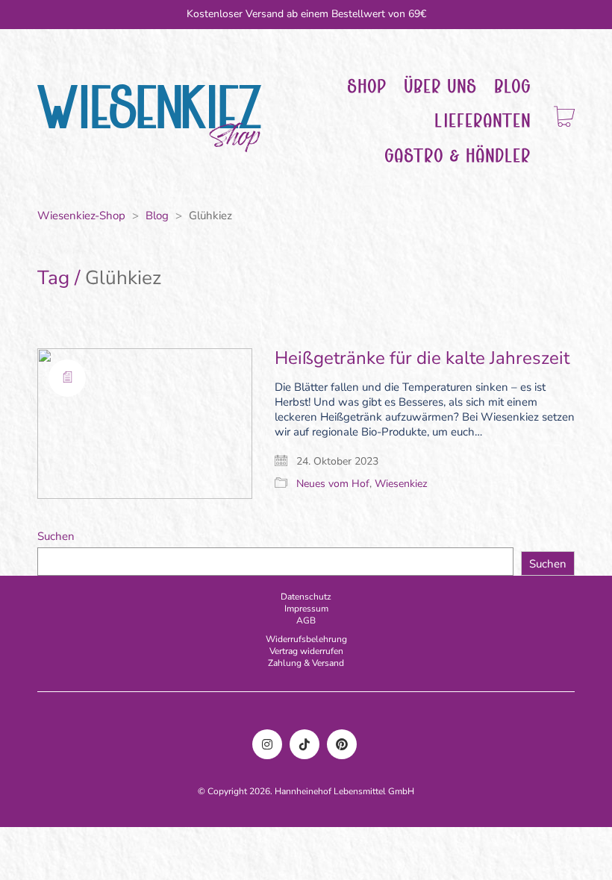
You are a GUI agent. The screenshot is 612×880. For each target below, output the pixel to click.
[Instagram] (267, 744)
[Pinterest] (342, 744)
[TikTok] (304, 744)
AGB (306, 620)
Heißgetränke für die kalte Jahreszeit (422, 358)
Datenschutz (306, 597)
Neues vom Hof (332, 484)
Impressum (306, 609)
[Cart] (564, 118)
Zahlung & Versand (306, 663)
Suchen (56, 536)
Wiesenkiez (401, 484)
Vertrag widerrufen (306, 651)
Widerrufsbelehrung (306, 639)
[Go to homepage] (149, 118)
